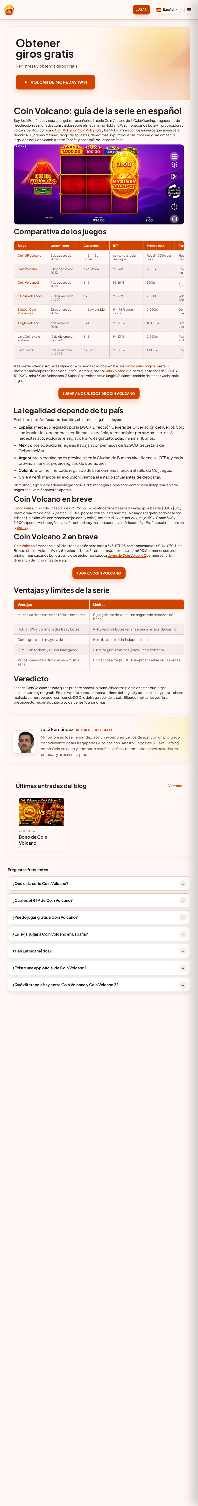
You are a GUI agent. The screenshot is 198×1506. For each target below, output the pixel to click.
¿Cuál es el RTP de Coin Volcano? (42, 900)
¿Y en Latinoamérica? (32, 950)
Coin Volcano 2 (89, 130)
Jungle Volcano (28, 323)
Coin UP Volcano (29, 255)
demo (22, 527)
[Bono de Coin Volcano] (41, 812)
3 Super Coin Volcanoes (27, 311)
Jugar (141, 9)
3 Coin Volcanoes (30, 296)
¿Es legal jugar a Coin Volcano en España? (50, 934)
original (23, 508)
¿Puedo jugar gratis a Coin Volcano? (45, 917)
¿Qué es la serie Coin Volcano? (40, 883)
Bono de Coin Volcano (33, 840)
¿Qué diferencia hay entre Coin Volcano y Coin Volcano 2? (65, 984)
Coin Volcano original (139, 366)
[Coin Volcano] (9, 9)
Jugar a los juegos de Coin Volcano (99, 393)
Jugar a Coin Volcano (99, 573)
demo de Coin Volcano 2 (126, 555)
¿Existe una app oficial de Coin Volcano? (49, 967)
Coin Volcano (65, 130)
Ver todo (175, 785)
